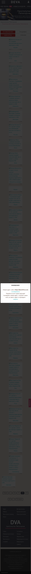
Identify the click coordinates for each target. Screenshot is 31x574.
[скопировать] (16, 291)
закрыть (15, 299)
